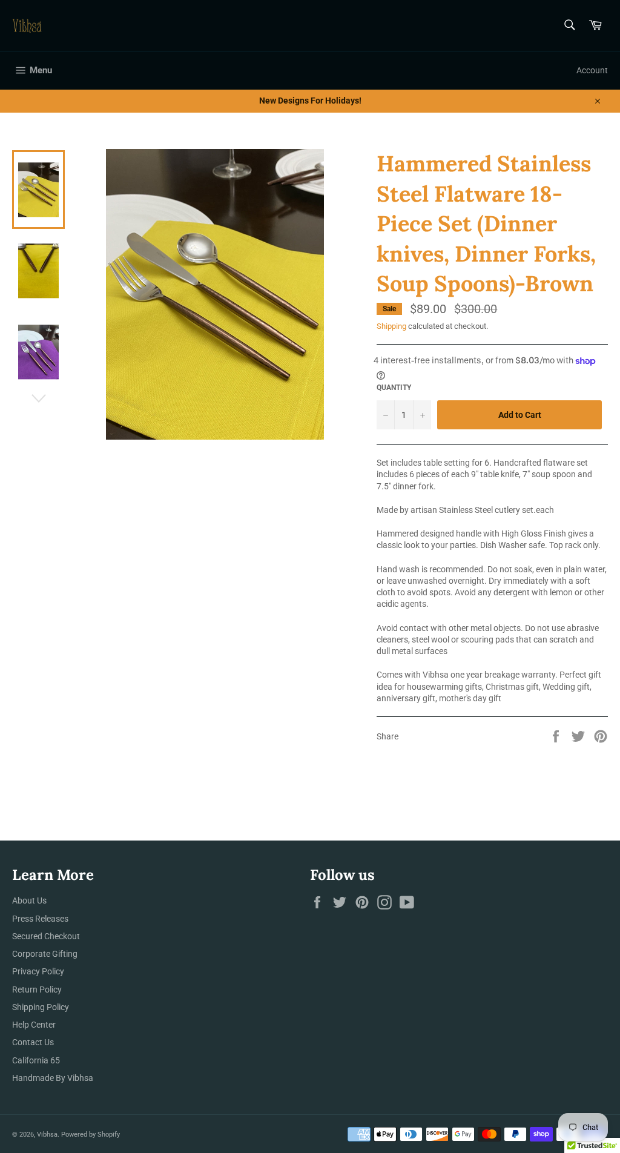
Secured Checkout (46, 936)
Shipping (391, 326)
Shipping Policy (40, 1007)
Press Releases (40, 918)
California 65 (36, 1060)
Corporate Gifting (45, 954)
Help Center (34, 1024)
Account (592, 70)
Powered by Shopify (90, 1134)
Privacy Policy (38, 971)
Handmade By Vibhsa (52, 1078)
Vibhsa (47, 1134)
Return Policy (37, 989)
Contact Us (33, 1042)
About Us (29, 900)
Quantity (394, 387)
